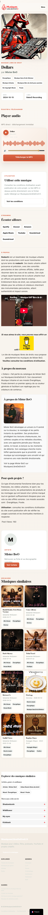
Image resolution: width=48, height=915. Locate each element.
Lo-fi (26, 865)
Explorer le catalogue (10, 852)
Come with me (31, 609)
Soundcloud (34, 233)
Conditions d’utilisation (8, 911)
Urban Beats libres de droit (30, 787)
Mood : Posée (25, 792)
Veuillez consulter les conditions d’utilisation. (24, 361)
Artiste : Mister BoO (10, 787)
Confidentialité (21, 911)
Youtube (21, 233)
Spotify (6, 227)
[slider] (24, 143)
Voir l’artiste (12, 565)
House (27, 868)
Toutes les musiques (7, 863)
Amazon (27, 227)
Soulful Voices (7, 738)
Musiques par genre (7, 865)
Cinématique (29, 871)
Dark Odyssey (8, 653)
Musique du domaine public (9, 899)
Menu (43, 7)
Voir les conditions (15, 201)
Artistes (3, 868)
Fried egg (29, 695)
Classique (28, 863)
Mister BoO (11, 72)
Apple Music (8, 233)
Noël (26, 879)
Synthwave (28, 874)
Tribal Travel (30, 653)
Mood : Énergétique (10, 792)
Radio (3, 871)
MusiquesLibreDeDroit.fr (14, 839)
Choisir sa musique (7, 893)
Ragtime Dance (31, 738)
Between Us (7, 695)
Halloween (28, 877)
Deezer (16, 227)
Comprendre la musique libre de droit (11, 889)
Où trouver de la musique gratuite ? (12, 896)
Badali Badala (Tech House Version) (12, 610)
